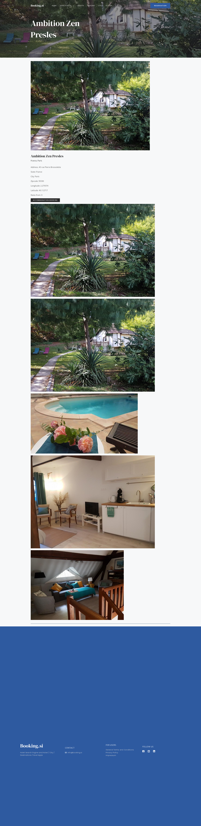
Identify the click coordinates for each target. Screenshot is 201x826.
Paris (40, 160)
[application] (73, 5)
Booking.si (37, 5)
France (34, 160)
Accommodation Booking (45, 200)
